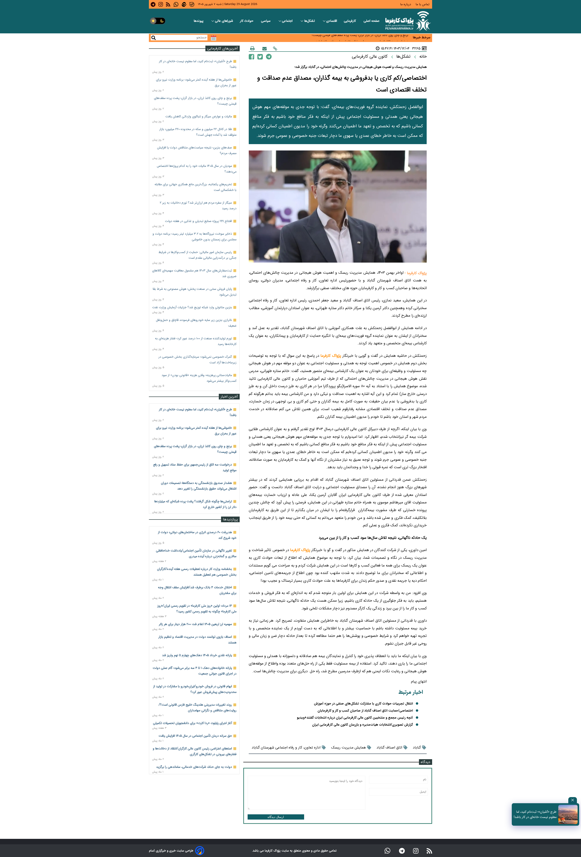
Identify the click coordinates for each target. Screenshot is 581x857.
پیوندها (199, 21)
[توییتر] (260, 56)
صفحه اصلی (371, 21)
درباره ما (406, 4)
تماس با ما (423, 4)
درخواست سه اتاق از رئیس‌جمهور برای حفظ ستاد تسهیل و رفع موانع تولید (362, 37)
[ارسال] (264, 48)
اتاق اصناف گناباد (389, 747)
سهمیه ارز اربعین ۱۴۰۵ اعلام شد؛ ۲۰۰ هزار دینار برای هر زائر (195, 624)
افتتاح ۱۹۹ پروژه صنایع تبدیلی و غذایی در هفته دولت (198, 221)
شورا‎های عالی (224, 21)
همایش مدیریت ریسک (348, 747)
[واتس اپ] (387, 850)
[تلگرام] (269, 56)
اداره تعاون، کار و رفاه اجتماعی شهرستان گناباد (286, 747)
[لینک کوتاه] (275, 48)
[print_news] (252, 48)
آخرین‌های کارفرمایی (222, 48)
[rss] (168, 4)
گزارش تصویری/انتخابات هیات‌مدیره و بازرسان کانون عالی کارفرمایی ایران (362, 724)
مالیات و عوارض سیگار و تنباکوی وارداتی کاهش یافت (198, 116)
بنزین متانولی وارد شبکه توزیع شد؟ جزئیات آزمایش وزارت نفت (192, 307)
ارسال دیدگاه (276, 817)
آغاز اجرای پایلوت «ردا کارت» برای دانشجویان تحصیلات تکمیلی (192, 723)
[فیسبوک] (251, 56)
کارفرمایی (350, 21)
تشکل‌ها (310, 21)
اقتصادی (331, 21)
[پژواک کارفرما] (407, 21)
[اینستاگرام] (416, 851)
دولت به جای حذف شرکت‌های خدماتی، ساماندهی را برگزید (194, 766)
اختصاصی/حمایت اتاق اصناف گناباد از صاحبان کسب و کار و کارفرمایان (365, 710)
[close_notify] (572, 800)
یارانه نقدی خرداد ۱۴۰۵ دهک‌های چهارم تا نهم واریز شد (197, 655)
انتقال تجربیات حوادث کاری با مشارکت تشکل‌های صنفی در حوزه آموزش (363, 703)
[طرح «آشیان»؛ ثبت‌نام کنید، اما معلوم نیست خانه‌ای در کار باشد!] (568, 814)
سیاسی (266, 21)
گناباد (417, 747)
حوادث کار (247, 21)
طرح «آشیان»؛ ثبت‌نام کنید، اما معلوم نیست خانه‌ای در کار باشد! (535, 814)
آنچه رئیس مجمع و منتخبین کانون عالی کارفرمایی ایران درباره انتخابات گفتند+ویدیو (355, 717)
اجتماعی (287, 21)
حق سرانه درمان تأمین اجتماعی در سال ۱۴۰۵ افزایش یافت (195, 735)
